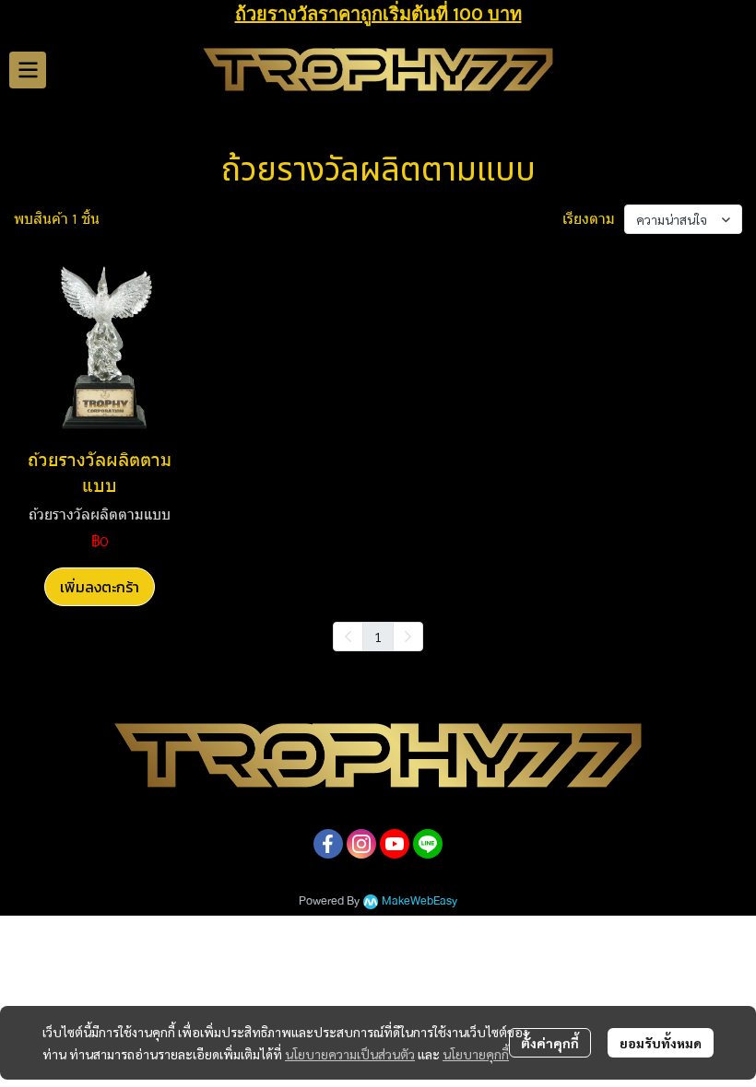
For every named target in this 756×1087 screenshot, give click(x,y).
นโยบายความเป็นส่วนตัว (350, 1054)
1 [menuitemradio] (378, 636)
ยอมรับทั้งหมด (661, 1042)
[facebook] (328, 844)
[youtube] (394, 844)
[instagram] (361, 844)
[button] (734, 70)
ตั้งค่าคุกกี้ (550, 1042)
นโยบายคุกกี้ (476, 1054)
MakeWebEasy (419, 901)
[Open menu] (27, 70)
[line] (428, 844)
